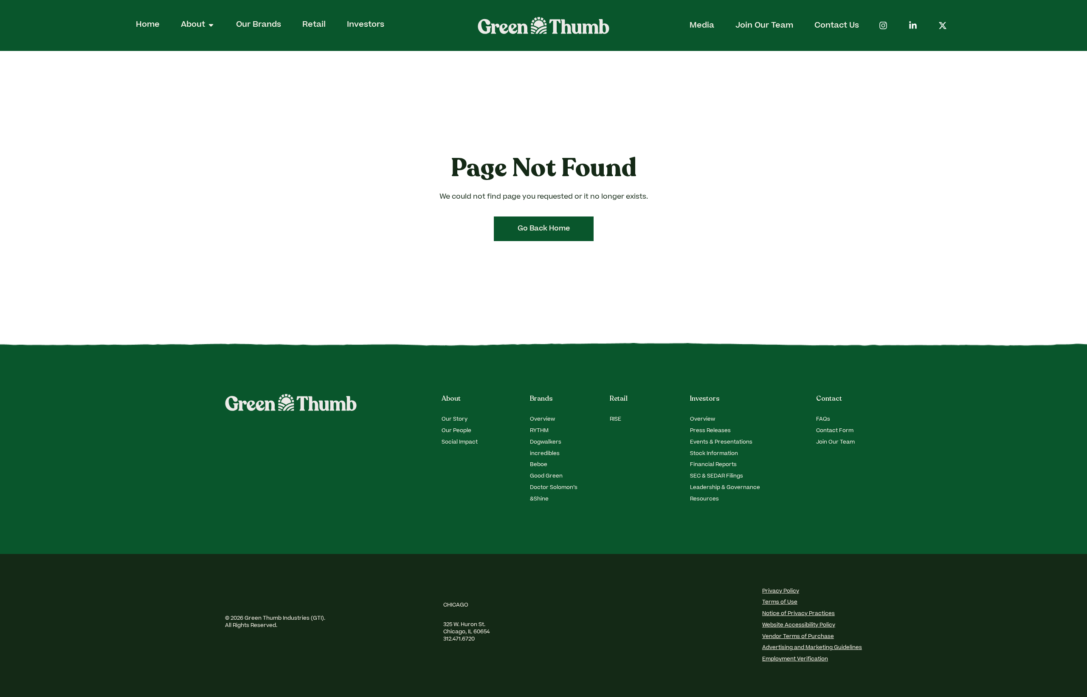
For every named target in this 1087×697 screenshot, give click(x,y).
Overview (542, 419)
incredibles (545, 453)
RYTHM (539, 430)
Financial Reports (713, 464)
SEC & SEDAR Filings (716, 476)
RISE (615, 419)
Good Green (546, 476)
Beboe (538, 464)
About (451, 398)
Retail (619, 398)
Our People (456, 430)
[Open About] (211, 25)
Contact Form (834, 430)
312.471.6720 (459, 639)
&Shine (539, 499)
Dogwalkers (545, 442)
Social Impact (460, 442)
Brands (541, 398)
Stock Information (714, 453)
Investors (705, 398)
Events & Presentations (721, 442)
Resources (704, 499)
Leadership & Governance (725, 487)
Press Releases (710, 430)
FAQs (823, 419)
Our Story (454, 419)
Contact (829, 398)
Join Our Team (835, 442)
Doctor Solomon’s (553, 487)
